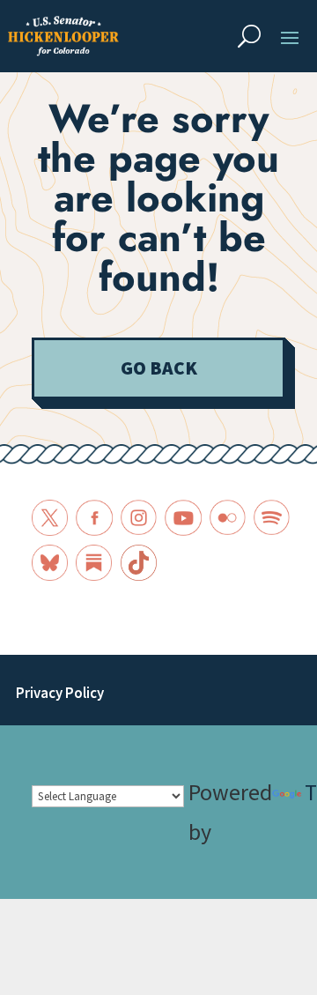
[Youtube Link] (183, 518)
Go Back (159, 368)
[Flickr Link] (228, 518)
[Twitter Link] (50, 518)
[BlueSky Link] (50, 563)
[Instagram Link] (139, 518)
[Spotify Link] (272, 518)
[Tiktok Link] (139, 563)
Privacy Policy (60, 693)
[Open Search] (249, 36)
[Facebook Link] (94, 518)
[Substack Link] (94, 563)
